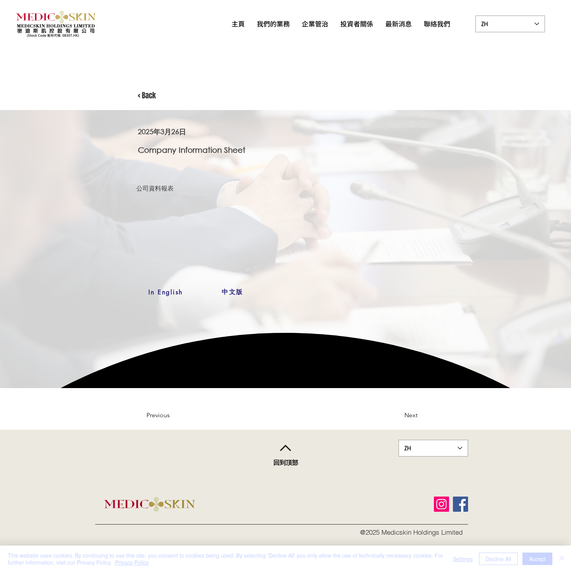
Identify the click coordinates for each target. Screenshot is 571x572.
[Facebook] (460, 504)
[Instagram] (441, 504)
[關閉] (561, 559)
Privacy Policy (132, 562)
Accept (537, 559)
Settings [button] (463, 559)
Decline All (498, 559)
